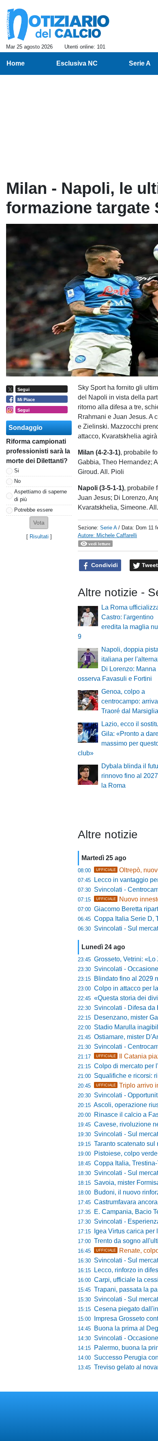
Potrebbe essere (33, 510)
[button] (39, 522)
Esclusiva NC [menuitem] (77, 63)
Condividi (104, 565)
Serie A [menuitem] (140, 63)
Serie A (108, 528)
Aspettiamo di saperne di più (40, 495)
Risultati (39, 536)
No (17, 481)
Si (16, 471)
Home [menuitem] (15, 63)
